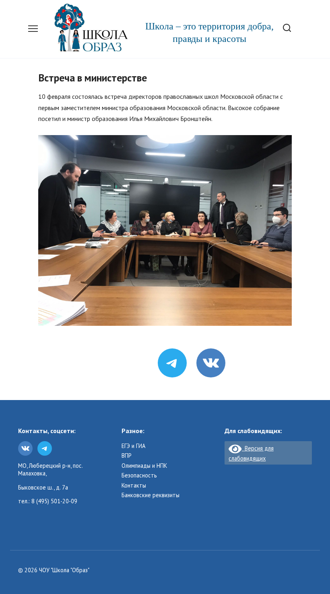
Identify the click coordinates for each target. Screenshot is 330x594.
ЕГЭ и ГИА (133, 446)
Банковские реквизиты (150, 495)
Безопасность (139, 475)
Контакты (134, 485)
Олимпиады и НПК (144, 465)
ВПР (127, 455)
